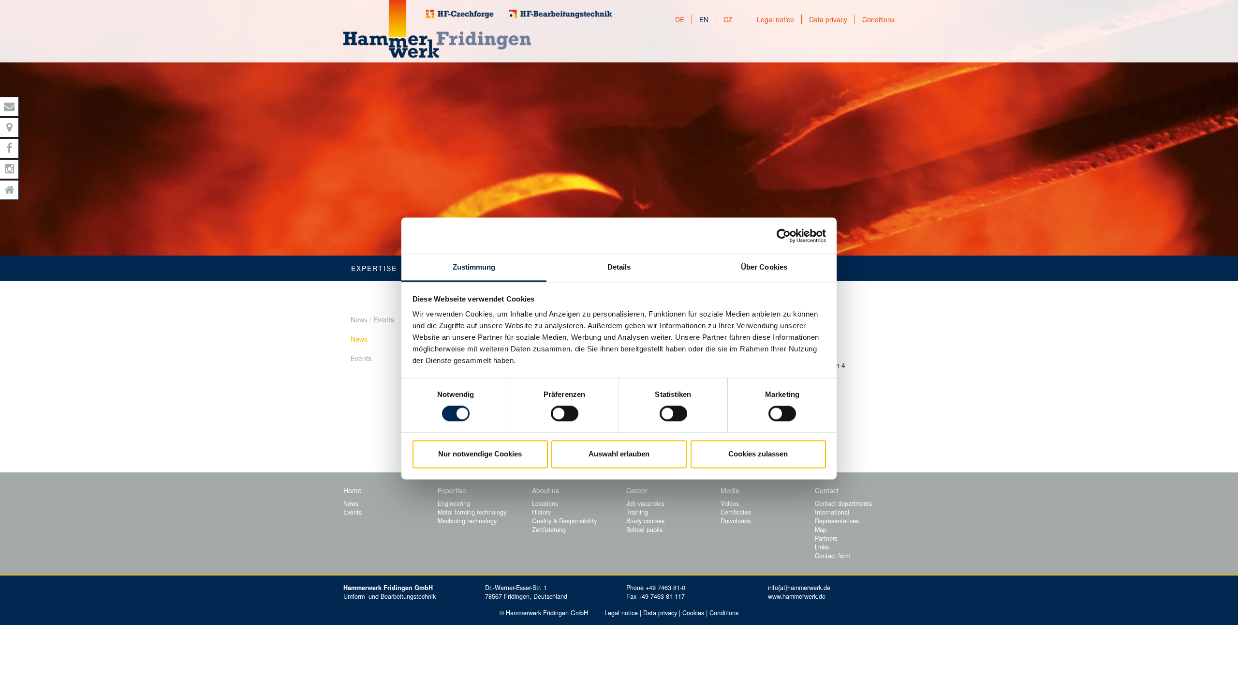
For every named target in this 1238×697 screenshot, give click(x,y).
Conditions (878, 19)
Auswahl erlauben (619, 454)
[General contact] (9, 107)
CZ (728, 19)
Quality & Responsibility (564, 520)
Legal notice (775, 19)
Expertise (374, 268)
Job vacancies (645, 503)
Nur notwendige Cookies (480, 454)
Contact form (832, 555)
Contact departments (843, 503)
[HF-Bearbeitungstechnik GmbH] (560, 14)
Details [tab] (619, 267)
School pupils (644, 529)
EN (703, 19)
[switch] (564, 414)
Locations (545, 503)
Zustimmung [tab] (474, 267)
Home (352, 490)
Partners (826, 538)
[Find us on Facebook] (9, 148)
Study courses (645, 520)
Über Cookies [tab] (764, 267)
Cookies (693, 612)
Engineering (454, 503)
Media (730, 490)
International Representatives (837, 516)
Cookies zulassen (758, 454)
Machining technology (467, 520)
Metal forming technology (472, 512)
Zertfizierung (549, 529)
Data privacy (828, 19)
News (359, 339)
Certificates (736, 512)
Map (820, 529)
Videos (730, 503)
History (541, 512)
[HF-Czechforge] (460, 14)
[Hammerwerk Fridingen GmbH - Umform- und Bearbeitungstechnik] (437, 29)
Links (822, 547)
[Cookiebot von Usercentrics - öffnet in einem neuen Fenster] (783, 235)
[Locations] (9, 127)
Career (637, 490)
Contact (827, 490)
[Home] (9, 190)
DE (679, 19)
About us (545, 490)
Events (361, 358)
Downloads (736, 520)
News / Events (372, 319)
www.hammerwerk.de (796, 596)
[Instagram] (9, 169)
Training (637, 512)
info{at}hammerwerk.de (799, 587)
